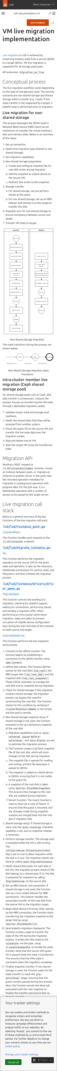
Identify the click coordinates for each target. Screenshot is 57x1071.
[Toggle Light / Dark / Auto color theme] (50, 13)
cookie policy (12, 1046)
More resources (42, 4)
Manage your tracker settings (21, 1054)
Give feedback (37, 22)
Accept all (13, 1062)
